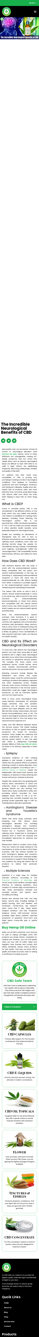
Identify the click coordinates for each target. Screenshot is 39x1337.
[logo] (6, 11)
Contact (7, 1326)
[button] (35, 11)
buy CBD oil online (29, 744)
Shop (6, 1317)
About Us (7, 1307)
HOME (6, 1303)
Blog (6, 1312)
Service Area (9, 1321)
